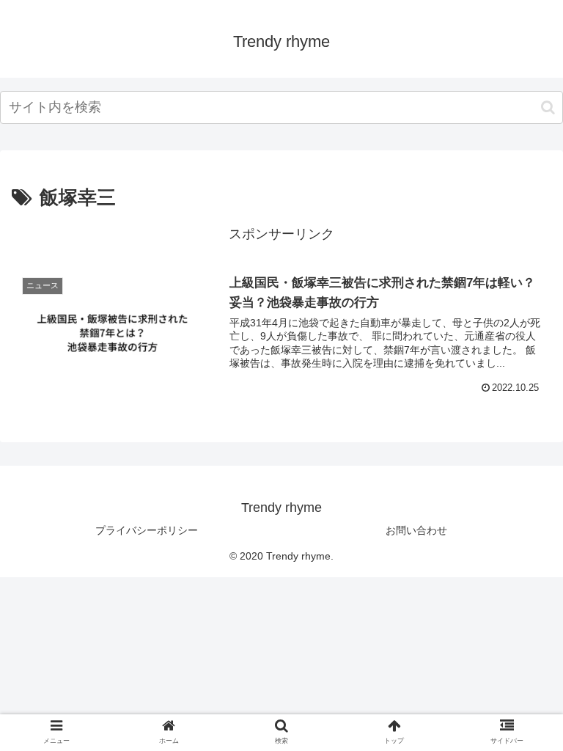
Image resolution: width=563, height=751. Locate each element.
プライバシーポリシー (146, 530)
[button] (548, 107)
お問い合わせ (416, 530)
